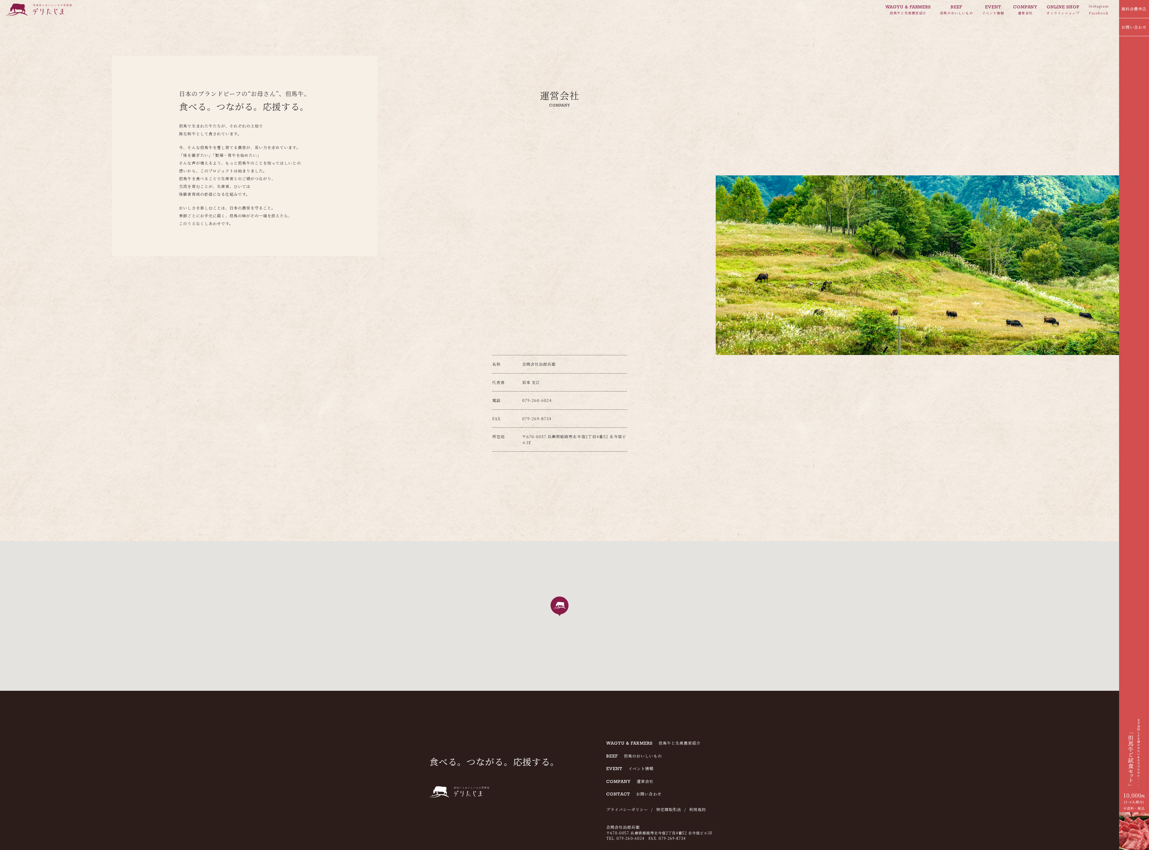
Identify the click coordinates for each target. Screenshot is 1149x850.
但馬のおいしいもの (956, 9)
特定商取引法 (668, 809)
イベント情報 (993, 9)
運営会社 (1025, 9)
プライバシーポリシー (627, 809)
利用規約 (697, 809)
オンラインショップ (1063, 9)
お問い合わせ (1134, 27)
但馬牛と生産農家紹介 (908, 9)
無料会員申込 (1134, 9)
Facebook (1098, 12)
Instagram (1099, 6)
